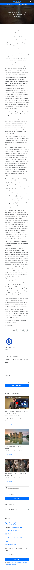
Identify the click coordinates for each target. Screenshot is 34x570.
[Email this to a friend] (27, 330)
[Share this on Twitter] (16, 330)
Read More (8, 424)
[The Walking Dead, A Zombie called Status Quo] (17, 465)
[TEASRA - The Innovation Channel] (17, 1)
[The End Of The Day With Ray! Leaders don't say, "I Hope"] (17, 402)
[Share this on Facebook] (20, 330)
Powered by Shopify (10, 564)
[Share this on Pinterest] (23, 330)
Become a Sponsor (12, 530)
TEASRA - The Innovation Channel (18, 562)
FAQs (7, 541)
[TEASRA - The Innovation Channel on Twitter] (7, 523)
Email (7, 369)
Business (12, 30)
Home (7, 30)
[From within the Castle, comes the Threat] (17, 437)
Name (7, 362)
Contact (8, 534)
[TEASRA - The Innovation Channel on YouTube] (11, 523)
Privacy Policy (10, 545)
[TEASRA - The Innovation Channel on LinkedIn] (15, 523)
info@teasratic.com (17, 527)
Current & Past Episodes (14, 538)
